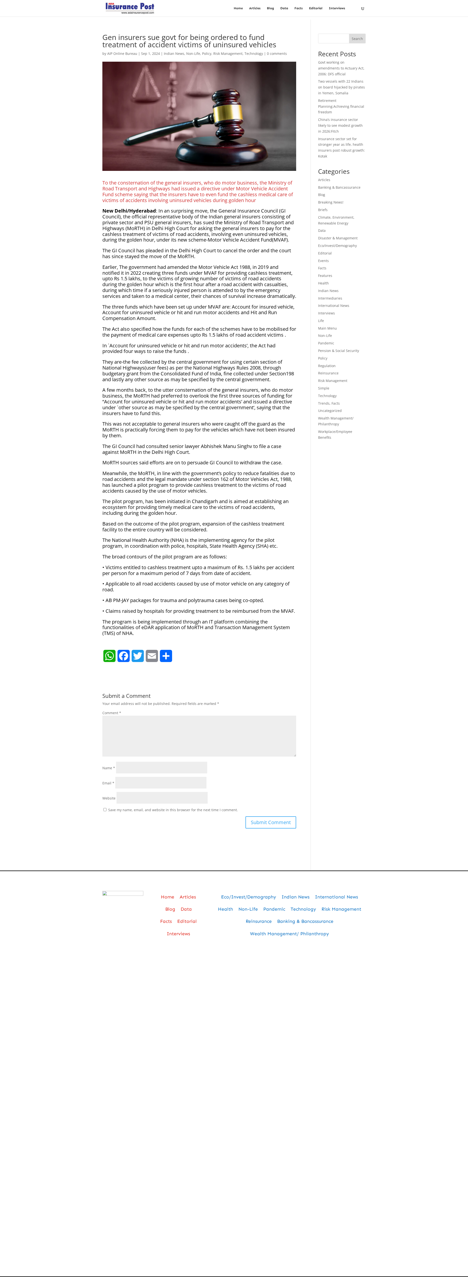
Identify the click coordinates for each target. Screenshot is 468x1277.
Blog (270, 8)
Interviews (337, 8)
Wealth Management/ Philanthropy (289, 933)
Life (321, 320)
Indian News (174, 53)
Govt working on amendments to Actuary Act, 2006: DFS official (341, 68)
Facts (298, 8)
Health (323, 283)
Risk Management (228, 53)
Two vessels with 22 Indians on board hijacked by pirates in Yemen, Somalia (341, 87)
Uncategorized (330, 410)
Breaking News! (330, 202)
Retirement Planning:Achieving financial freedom (341, 106)
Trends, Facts (329, 403)
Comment (111, 713)
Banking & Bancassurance (339, 187)
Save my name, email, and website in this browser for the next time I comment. (173, 810)
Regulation (327, 365)
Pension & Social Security (338, 350)
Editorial (315, 8)
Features (325, 275)
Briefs (323, 209)
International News (333, 305)
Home (238, 8)
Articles (255, 8)
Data (284, 8)
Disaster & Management (338, 238)
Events (323, 260)
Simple (323, 388)
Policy (206, 53)
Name (108, 768)
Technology (253, 53)
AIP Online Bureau (122, 53)
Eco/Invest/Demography (337, 245)
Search (357, 38)
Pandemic (326, 343)
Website (109, 798)
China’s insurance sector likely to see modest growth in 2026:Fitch (340, 125)
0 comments (277, 53)
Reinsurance (328, 373)
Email (108, 783)
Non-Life (193, 53)
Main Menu (327, 328)
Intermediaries (330, 298)
